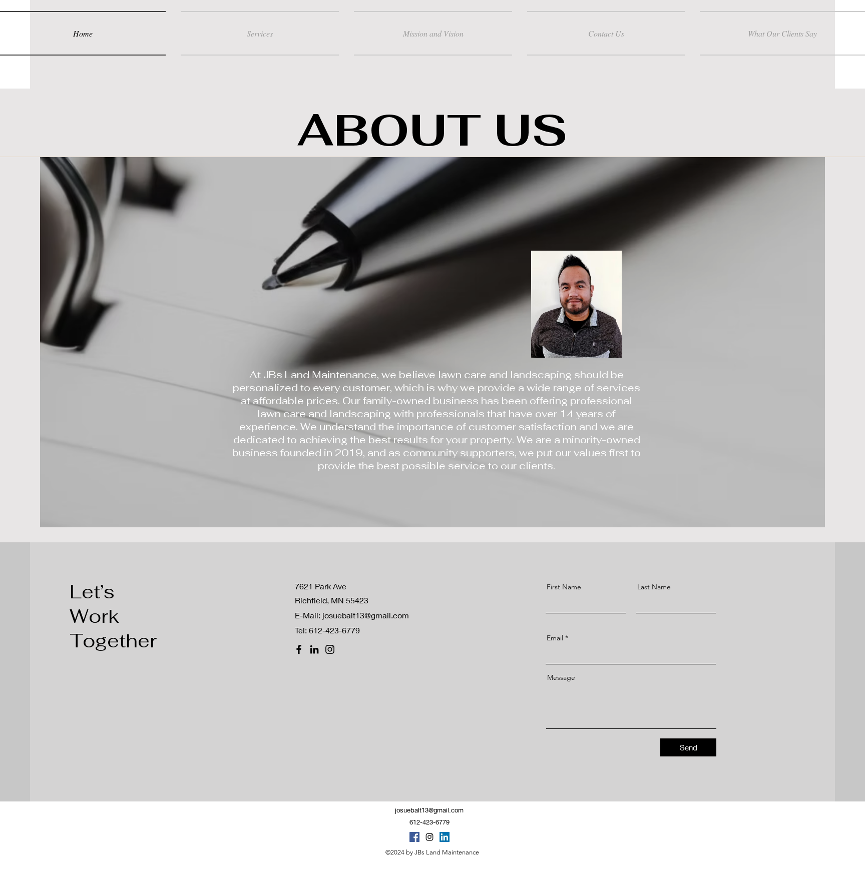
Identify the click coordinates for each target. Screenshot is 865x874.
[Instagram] (330, 649)
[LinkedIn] (314, 649)
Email (555, 637)
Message (561, 677)
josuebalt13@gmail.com (365, 615)
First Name (564, 586)
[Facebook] (299, 649)
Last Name (654, 586)
